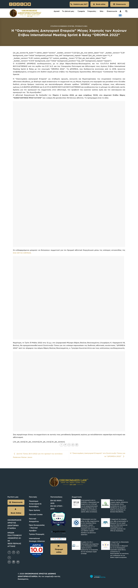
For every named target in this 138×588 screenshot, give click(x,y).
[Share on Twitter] (65, 445)
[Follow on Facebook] (10, 4)
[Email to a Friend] (69, 445)
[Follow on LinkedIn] (25, 4)
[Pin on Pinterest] (73, 445)
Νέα (101, 11)
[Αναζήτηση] (126, 11)
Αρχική (57, 11)
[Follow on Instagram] (14, 4)
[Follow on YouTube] (29, 4)
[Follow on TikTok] (18, 4)
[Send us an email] (9, 561)
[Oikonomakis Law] (25, 13)
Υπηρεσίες (91, 11)
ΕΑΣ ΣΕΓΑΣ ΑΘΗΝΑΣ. (22, 253)
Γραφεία (81, 11)
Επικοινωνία (112, 11)
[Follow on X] (22, 4)
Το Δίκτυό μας (68, 11)
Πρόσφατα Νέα (81, 26)
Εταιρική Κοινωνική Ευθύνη (62, 26)
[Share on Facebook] (61, 445)
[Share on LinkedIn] (76, 445)
